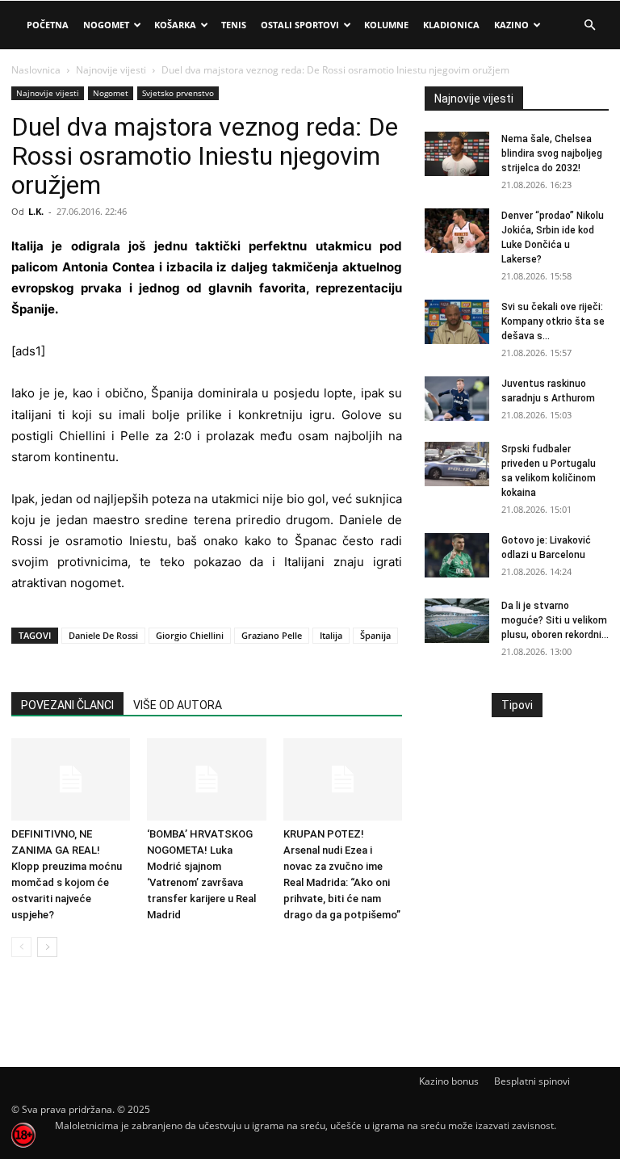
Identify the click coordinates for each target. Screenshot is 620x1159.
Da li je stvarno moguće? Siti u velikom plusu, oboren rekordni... (555, 620)
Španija (375, 635)
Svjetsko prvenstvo (178, 93)
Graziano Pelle (271, 635)
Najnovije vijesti (111, 70)
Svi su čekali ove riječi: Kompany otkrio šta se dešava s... (553, 321)
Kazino (511, 25)
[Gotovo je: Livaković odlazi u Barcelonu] (457, 555)
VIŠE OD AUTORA (177, 705)
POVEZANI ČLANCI (67, 705)
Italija (331, 635)
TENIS (233, 25)
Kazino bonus (449, 1081)
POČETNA (48, 25)
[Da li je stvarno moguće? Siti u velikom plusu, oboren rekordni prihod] (457, 620)
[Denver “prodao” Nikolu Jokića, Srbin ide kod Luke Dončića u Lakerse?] (457, 230)
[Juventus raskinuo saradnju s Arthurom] (457, 398)
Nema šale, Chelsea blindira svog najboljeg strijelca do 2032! (551, 153)
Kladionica (451, 25)
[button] (589, 25)
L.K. (36, 211)
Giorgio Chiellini (190, 635)
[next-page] (47, 947)
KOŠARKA (175, 25)
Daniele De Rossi (103, 635)
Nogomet (106, 25)
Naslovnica (36, 70)
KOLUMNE (386, 25)
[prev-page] (21, 947)
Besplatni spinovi (532, 1081)
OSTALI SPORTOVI (300, 25)
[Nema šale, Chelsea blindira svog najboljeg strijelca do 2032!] (457, 154)
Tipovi (517, 705)
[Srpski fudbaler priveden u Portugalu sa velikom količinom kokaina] (457, 464)
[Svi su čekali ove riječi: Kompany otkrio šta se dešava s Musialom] (457, 322)
